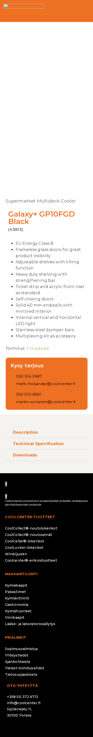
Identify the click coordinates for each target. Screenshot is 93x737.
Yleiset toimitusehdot (24, 668)
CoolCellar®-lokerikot (24, 541)
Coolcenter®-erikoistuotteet (31, 560)
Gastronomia (16, 604)
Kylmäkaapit (16, 585)
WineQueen (16, 554)
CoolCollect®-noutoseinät (28, 534)
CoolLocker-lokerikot (24, 547)
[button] (85, 11)
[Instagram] (27, 728)
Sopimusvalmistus (21, 649)
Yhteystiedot (16, 655)
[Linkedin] (40, 728)
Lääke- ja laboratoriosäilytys (30, 624)
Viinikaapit (14, 617)
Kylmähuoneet (18, 611)
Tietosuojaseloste (21, 674)
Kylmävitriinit (17, 598)
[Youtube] (54, 728)
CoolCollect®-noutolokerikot (31, 528)
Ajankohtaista (17, 661)
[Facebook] (13, 728)
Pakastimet (15, 592)
